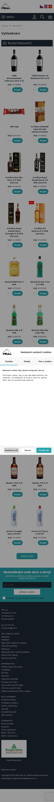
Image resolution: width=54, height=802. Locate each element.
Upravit (28, 450)
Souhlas (9, 361)
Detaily (27, 361)
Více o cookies (45, 361)
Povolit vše (44, 450)
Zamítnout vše (11, 450)
